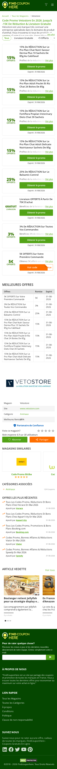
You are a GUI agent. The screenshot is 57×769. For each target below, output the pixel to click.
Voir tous (50, 570)
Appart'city (21, 520)
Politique (6, 715)
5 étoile (53, 430)
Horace (19, 508)
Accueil (5, 16)
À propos (7, 707)
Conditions (8, 711)
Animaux (24, 414)
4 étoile (49, 430)
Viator (19, 544)
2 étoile (42, 430)
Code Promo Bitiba (21, 474)
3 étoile (45, 430)
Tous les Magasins (20, 16)
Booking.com (22, 532)
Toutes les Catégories (13, 702)
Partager (44, 439)
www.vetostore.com (29, 408)
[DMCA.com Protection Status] (28, 761)
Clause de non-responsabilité (17, 719)
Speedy (19, 555)
